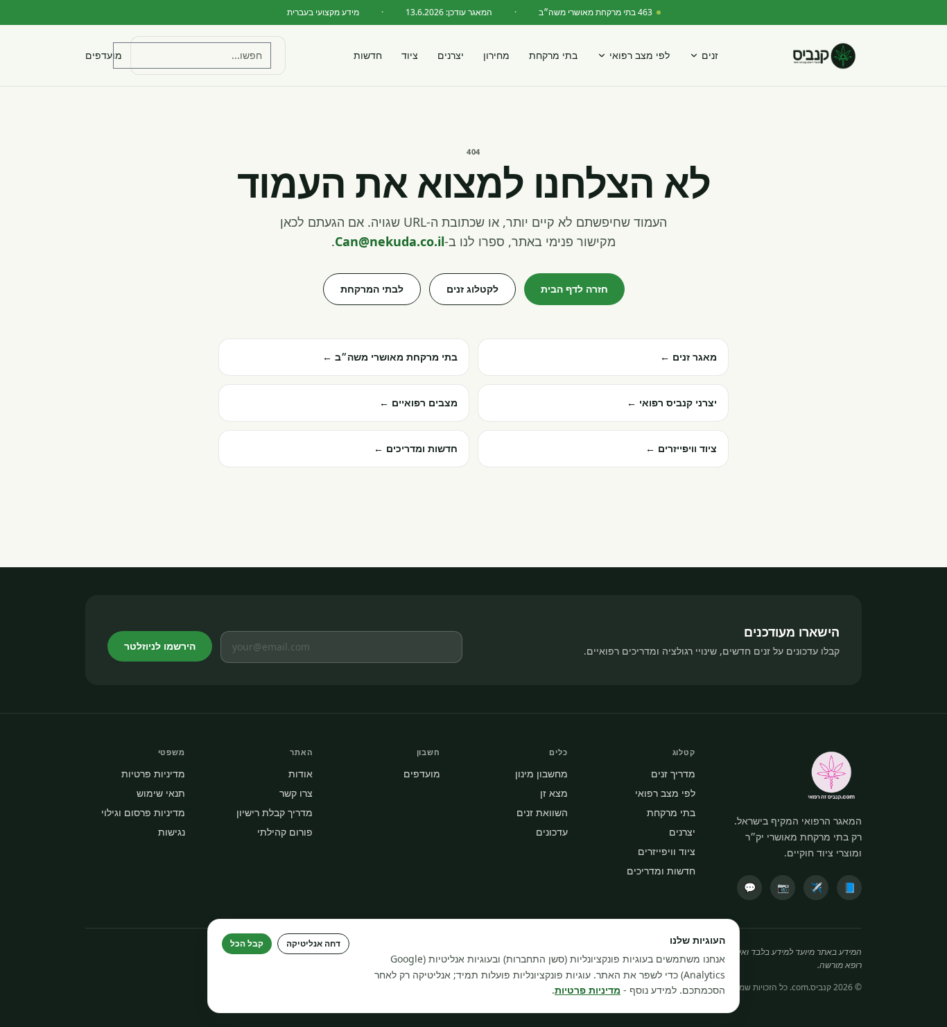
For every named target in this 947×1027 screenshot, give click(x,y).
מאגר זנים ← (688, 356)
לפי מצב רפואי (639, 55)
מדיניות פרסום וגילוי (143, 812)
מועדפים (103, 55)
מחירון (496, 55)
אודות (300, 773)
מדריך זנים (673, 773)
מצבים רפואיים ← (418, 402)
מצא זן (554, 793)
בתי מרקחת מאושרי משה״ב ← (390, 356)
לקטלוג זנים (472, 288)
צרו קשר (296, 793)
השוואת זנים (542, 812)
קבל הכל (246, 943)
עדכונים (552, 831)
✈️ (816, 887)
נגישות (171, 831)
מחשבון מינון (541, 773)
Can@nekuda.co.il (389, 241)
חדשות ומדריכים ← (416, 448)
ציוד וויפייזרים (666, 851)
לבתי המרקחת (371, 288)
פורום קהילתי (285, 831)
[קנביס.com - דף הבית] (824, 55)
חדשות (368, 55)
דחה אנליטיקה (313, 943)
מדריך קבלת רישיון (274, 812)
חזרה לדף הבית (574, 288)
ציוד (409, 55)
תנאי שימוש (161, 793)
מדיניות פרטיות (153, 773)
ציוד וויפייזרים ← (681, 448)
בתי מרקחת (553, 55)
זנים (710, 55)
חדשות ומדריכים (661, 870)
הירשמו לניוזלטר (160, 646)
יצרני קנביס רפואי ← (672, 402)
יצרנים (450, 55)
